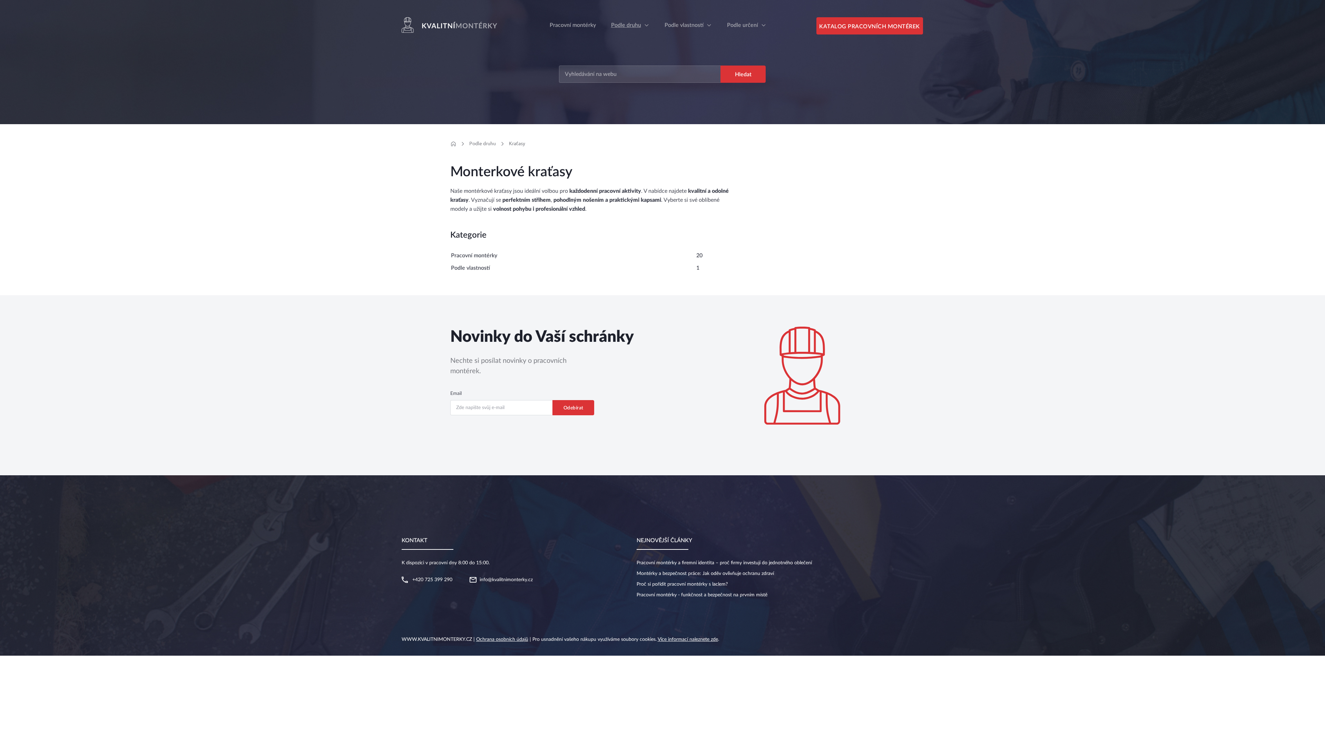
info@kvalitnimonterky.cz (506, 579)
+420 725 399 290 (432, 579)
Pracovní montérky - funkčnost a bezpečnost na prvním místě (702, 595)
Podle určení (742, 25)
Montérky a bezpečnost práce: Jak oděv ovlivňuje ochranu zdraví (705, 573)
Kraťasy (517, 143)
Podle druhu (626, 25)
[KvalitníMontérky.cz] (451, 25)
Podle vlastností (684, 25)
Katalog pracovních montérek (869, 26)
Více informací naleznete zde (688, 639)
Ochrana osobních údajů (502, 639)
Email (456, 393)
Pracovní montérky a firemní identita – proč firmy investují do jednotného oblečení (724, 562)
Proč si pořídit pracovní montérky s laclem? (682, 584)
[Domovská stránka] (453, 144)
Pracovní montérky (474, 255)
